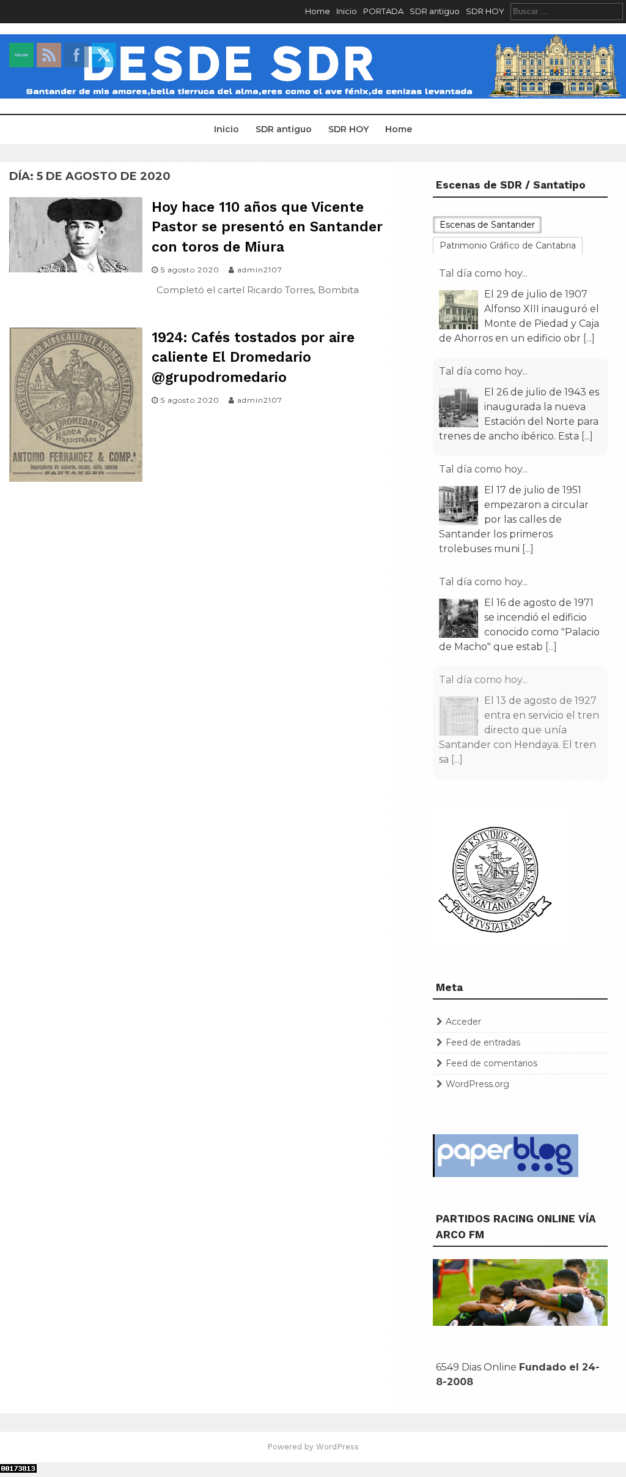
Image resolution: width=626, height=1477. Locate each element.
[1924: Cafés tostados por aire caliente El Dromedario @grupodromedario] (75, 478)
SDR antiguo (435, 11)
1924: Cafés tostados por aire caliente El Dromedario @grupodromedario (253, 357)
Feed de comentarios (491, 1063)
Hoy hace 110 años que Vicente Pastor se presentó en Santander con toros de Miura (267, 227)
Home (317, 11)
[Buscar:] (566, 11)
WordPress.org (477, 1084)
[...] (589, 338)
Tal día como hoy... (483, 273)
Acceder (463, 1021)
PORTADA (383, 11)
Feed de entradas (483, 1042)
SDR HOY (485, 11)
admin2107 (259, 269)
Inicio (346, 11)
